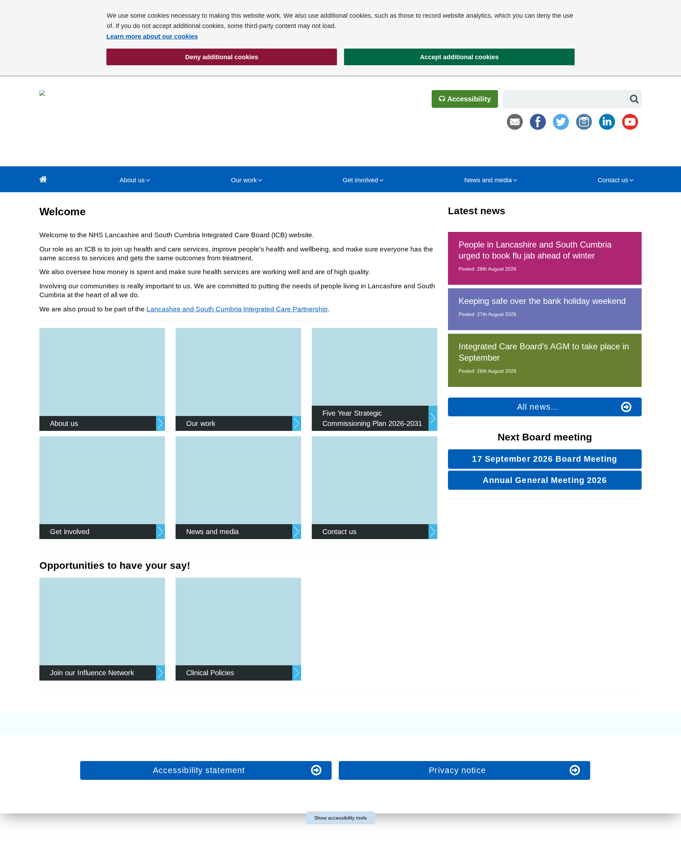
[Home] (43, 179)
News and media (488, 180)
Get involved (360, 180)
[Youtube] (630, 122)
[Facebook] (538, 122)
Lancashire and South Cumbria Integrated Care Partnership (237, 309)
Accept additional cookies (421, 57)
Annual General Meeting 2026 (545, 480)
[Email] (515, 122)
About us (132, 180)
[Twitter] (561, 122)
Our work (244, 180)
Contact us (613, 180)
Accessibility (468, 99)
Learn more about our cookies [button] (152, 36)
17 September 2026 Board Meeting (544, 459)
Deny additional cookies (182, 57)
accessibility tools (340, 818)
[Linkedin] (607, 122)
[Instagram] (584, 122)
